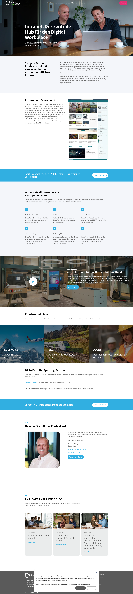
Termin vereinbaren (100, 175)
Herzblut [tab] (68, 382)
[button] (33, 281)
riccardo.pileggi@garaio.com (77, 449)
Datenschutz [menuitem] (100, 575)
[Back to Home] (13, 2)
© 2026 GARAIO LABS (32, 592)
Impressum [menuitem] (99, 578)
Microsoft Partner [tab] (43, 382)
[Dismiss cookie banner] (96, 572)
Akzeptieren (80, 588)
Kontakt (123, 3)
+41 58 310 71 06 (74, 452)
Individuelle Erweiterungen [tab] (57, 382)
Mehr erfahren (72, 287)
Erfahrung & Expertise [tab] (31, 382)
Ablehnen (91, 588)
